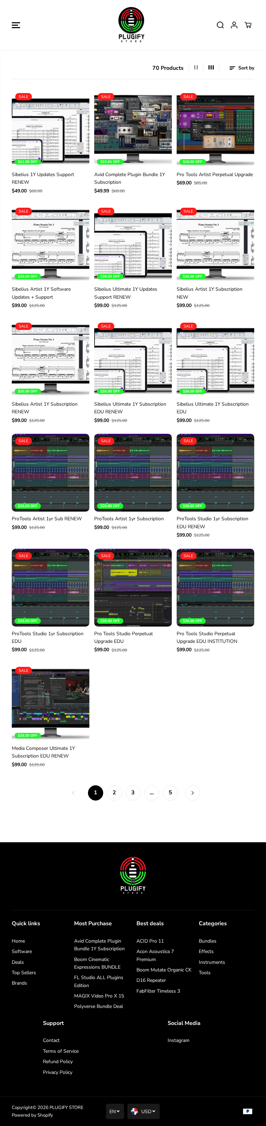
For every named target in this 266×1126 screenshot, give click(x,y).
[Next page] (192, 793)
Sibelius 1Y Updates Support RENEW (43, 178)
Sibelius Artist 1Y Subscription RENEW (45, 408)
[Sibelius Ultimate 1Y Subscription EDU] (215, 358)
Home (18, 941)
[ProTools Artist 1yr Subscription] (133, 473)
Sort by (245, 68)
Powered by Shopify (32, 1115)
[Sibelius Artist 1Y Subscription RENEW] (50, 358)
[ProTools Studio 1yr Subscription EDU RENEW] (215, 473)
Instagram (178, 1040)
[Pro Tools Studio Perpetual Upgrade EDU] (133, 588)
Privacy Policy (57, 1072)
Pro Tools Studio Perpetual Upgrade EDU (123, 637)
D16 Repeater (151, 980)
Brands (19, 983)
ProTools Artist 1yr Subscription (129, 518)
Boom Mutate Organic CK (164, 970)
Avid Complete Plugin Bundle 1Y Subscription (129, 178)
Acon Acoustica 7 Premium (155, 955)
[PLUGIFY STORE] (131, 25)
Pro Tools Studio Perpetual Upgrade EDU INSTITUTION (207, 637)
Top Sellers (24, 972)
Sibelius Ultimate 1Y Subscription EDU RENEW (130, 408)
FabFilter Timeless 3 (158, 991)
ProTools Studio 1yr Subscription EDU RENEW (212, 522)
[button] (16, 25)
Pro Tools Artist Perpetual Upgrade (215, 174)
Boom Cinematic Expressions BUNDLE (97, 963)
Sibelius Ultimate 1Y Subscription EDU (213, 408)
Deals (18, 962)
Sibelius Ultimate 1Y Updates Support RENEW (125, 293)
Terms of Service (61, 1051)
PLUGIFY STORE (66, 1107)
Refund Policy (58, 1061)
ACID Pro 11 (150, 941)
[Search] (220, 25)
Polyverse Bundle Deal (98, 1006)
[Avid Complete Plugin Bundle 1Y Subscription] (133, 128)
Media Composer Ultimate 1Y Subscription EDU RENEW (43, 752)
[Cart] (248, 25)
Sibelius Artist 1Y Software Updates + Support (41, 293)
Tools (205, 972)
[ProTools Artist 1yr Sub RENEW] (50, 473)
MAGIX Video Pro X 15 (99, 996)
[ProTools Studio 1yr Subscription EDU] (50, 588)
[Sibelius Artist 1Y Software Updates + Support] (50, 243)
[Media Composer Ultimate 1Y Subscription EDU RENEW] (50, 702)
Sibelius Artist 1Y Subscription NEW (209, 293)
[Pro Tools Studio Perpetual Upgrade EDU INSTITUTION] (215, 588)
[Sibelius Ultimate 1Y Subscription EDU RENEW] (133, 358)
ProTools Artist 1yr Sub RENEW (47, 518)
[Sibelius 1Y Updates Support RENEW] (50, 128)
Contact (51, 1040)
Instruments (212, 962)
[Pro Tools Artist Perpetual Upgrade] (215, 128)
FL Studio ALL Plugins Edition (98, 981)
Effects (206, 951)
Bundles (207, 941)
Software (22, 951)
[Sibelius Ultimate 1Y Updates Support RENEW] (133, 243)
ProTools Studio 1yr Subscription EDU (47, 637)
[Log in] (234, 25)
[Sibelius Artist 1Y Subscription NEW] (215, 243)
